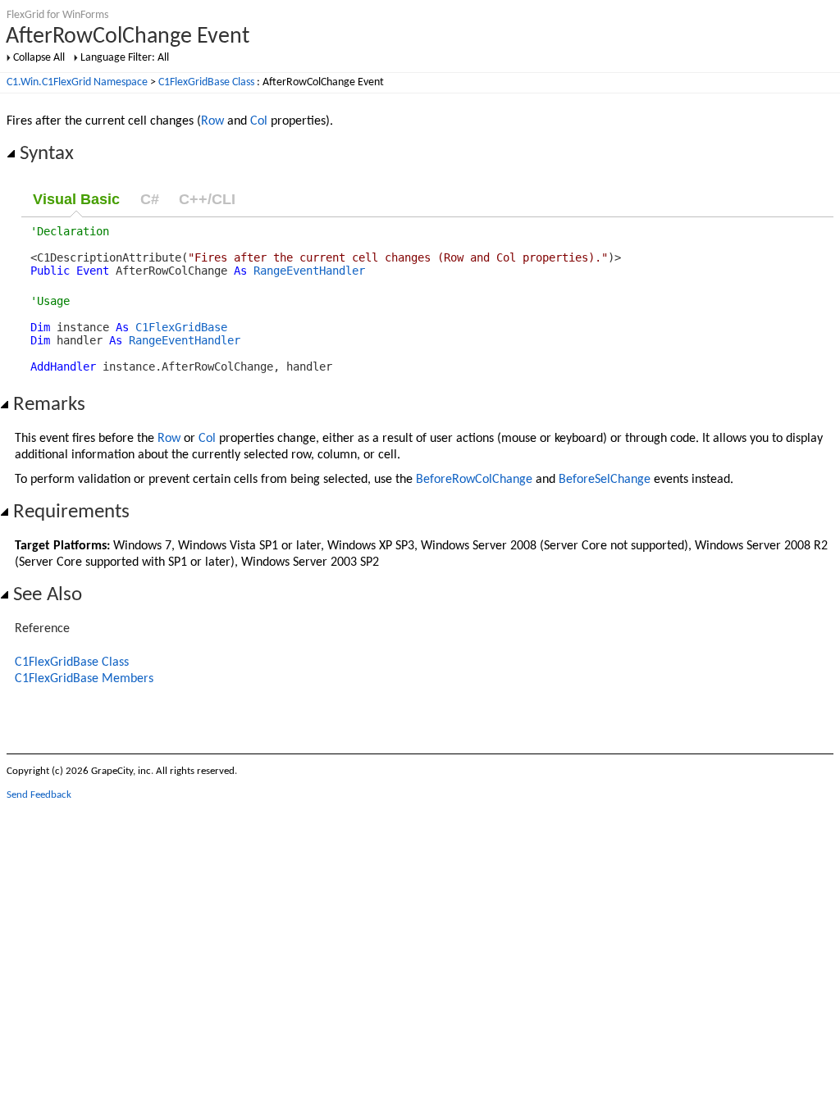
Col (258, 121)
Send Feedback (39, 795)
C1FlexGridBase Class (206, 82)
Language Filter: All (124, 58)
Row (212, 121)
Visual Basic (76, 199)
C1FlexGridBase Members (84, 678)
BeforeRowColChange (474, 479)
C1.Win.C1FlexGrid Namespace (77, 82)
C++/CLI (207, 199)
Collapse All (39, 58)
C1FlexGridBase (181, 327)
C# (149, 199)
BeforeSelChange (605, 479)
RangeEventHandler (309, 270)
